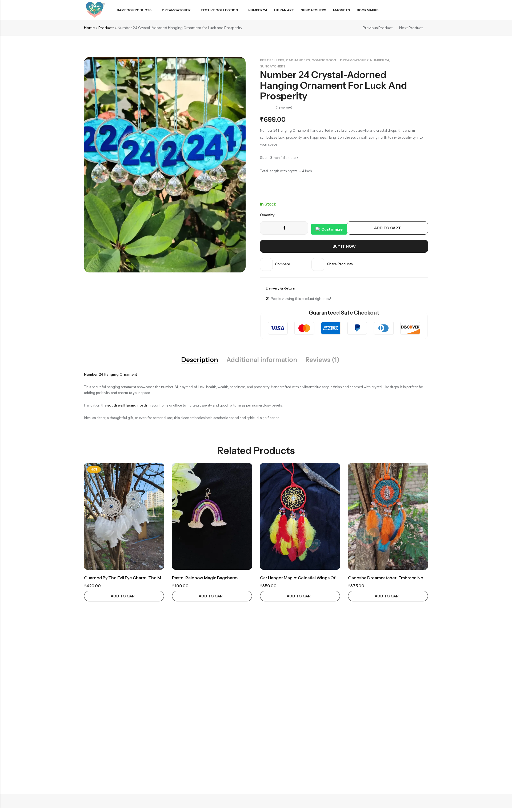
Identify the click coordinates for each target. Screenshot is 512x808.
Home (89, 27)
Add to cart (387, 228)
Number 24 (379, 60)
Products (106, 27)
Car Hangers (298, 60)
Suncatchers (272, 66)
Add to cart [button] (124, 596)
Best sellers (272, 60)
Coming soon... (324, 60)
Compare (282, 264)
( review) (284, 107)
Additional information (261, 360)
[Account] (416, 10)
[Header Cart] (426, 9)
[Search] (406, 10)
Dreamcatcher (354, 60)
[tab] (199, 360)
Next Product (411, 27)
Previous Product (378, 27)
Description (199, 360)
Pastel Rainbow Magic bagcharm (205, 577)
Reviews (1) (322, 360)
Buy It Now (344, 246)
